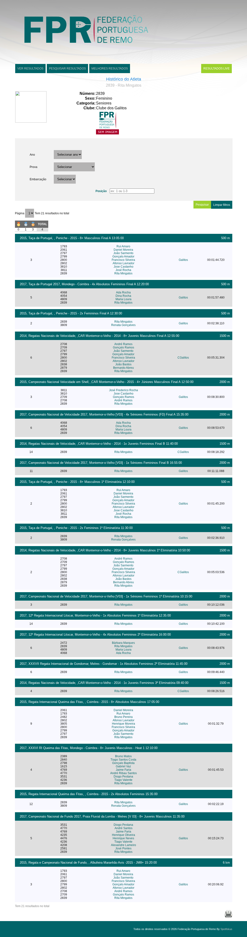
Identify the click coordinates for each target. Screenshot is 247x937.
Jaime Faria (123, 769)
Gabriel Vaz (123, 766)
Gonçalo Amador (123, 256)
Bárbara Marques (123, 643)
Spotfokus (226, 929)
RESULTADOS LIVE (216, 68)
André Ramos (123, 344)
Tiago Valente (123, 780)
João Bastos (123, 364)
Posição (101, 191)
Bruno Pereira (123, 717)
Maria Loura (123, 299)
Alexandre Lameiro (123, 845)
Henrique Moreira (123, 723)
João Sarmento (123, 253)
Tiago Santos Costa (123, 759)
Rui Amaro (123, 246)
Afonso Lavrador (123, 263)
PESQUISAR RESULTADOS (67, 68)
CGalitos (183, 357)
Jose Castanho (123, 266)
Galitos (183, 260)
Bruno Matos (123, 756)
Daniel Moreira (123, 249)
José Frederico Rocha (123, 390)
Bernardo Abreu (123, 367)
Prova (33, 167)
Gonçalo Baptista (123, 763)
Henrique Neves (123, 838)
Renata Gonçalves (123, 325)
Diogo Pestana (123, 776)
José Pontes (123, 848)
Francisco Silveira (123, 260)
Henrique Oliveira (123, 835)
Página (20, 213)
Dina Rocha (123, 296)
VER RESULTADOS (30, 68)
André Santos (123, 828)
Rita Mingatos (123, 273)
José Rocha (123, 270)
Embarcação (38, 179)
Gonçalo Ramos (123, 347)
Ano (32, 154)
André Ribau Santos (123, 773)
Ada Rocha (123, 292)
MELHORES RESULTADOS (109, 68)
